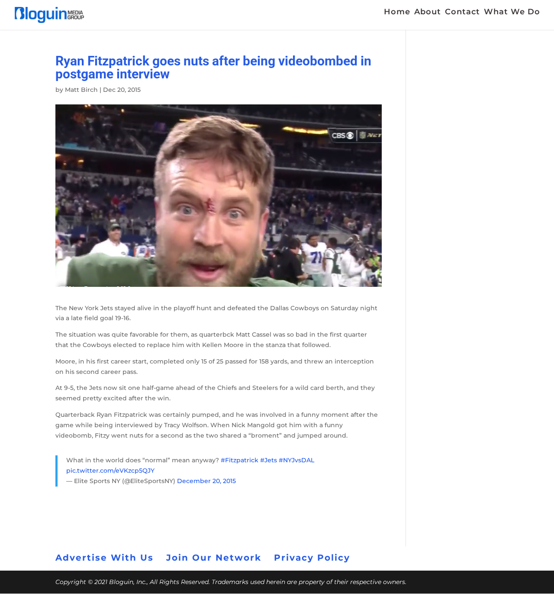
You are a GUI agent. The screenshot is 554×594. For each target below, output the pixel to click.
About (427, 12)
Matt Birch (81, 90)
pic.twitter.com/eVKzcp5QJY (110, 470)
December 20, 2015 (206, 481)
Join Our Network (213, 557)
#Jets (268, 460)
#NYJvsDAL (296, 460)
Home (397, 12)
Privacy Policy (312, 557)
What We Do (512, 12)
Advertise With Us (104, 557)
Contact (462, 12)
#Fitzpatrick (239, 460)
